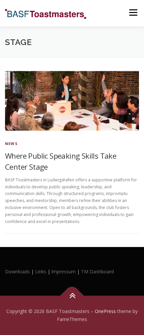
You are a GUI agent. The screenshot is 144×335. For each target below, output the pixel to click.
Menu (132, 12)
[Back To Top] (72, 296)
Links (40, 271)
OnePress (105, 311)
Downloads (18, 271)
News (11, 143)
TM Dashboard (97, 271)
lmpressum (64, 271)
